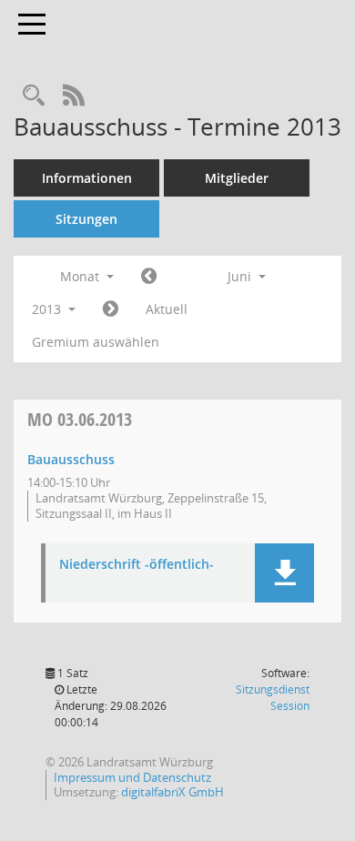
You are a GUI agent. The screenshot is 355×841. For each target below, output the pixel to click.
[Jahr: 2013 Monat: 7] (110, 309)
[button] (284, 573)
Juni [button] (241, 276)
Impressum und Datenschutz (132, 777)
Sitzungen (86, 219)
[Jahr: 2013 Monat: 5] (148, 276)
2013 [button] (48, 309)
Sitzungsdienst (272, 698)
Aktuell (167, 309)
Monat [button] (81, 276)
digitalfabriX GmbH (172, 792)
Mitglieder (237, 178)
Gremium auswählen (95, 341)
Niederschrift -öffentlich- (136, 564)
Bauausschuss (71, 459)
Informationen (87, 178)
